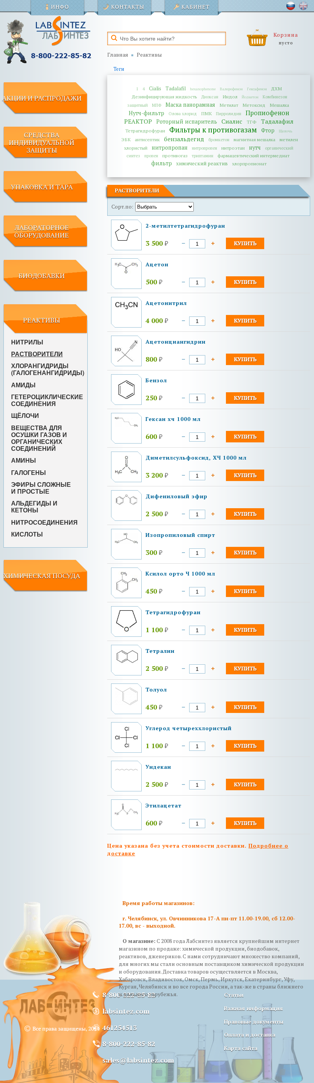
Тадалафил (277, 121)
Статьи (234, 994)
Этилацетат (164, 805)
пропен (151, 155)
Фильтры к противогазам (213, 129)
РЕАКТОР (138, 121)
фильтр (161, 163)
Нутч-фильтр (146, 113)
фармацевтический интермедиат (253, 155)
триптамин (202, 155)
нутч (255, 147)
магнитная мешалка (254, 139)
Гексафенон (257, 88)
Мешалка (279, 105)
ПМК (206, 113)
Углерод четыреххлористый (189, 728)
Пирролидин (228, 113)
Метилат (228, 105)
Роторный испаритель (186, 121)
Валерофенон (231, 88)
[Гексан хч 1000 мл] (126, 425)
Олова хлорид (182, 113)
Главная (117, 54)
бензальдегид (184, 139)
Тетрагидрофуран (145, 130)
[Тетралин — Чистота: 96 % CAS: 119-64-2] (126, 662)
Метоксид (253, 105)
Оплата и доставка (249, 1034)
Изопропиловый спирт (180, 534)
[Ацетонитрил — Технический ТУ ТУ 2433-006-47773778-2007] (126, 308)
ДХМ (276, 88)
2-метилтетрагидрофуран (185, 225)
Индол (229, 96)
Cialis (155, 88)
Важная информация (253, 1008)
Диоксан (209, 96)
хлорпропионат (249, 163)
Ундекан (158, 766)
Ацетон (157, 264)
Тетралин (160, 650)
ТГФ (252, 122)
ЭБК (126, 139)
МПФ (156, 105)
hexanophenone (203, 88)
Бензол (156, 380)
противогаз (175, 155)
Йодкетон (250, 97)
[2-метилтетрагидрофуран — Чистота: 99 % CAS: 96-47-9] (126, 238)
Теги (118, 69)
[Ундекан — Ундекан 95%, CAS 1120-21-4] (126, 768)
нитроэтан (233, 148)
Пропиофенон (267, 113)
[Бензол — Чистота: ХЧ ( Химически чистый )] (126, 399)
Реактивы (149, 54)
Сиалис (231, 121)
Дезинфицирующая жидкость (164, 96)
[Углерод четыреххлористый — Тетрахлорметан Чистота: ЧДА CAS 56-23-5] (126, 746)
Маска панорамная (190, 104)
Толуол (156, 689)
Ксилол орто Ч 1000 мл (180, 573)
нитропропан (170, 147)
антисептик (147, 139)
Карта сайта (240, 1048)
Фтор (268, 130)
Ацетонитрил (166, 303)
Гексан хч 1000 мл (173, 418)
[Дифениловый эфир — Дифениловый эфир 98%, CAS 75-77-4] (126, 503)
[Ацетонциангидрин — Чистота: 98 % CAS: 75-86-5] (126, 359)
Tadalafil (175, 88)
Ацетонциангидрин (176, 341)
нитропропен (204, 148)
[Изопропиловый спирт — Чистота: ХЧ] (126, 541)
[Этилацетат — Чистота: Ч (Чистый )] (126, 813)
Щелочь (285, 131)
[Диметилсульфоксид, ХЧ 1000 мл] (126, 472)
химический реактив (202, 163)
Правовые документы (253, 1021)
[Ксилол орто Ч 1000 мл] (126, 591)
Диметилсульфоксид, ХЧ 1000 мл (196, 457)
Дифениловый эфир (177, 496)
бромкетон (218, 139)
